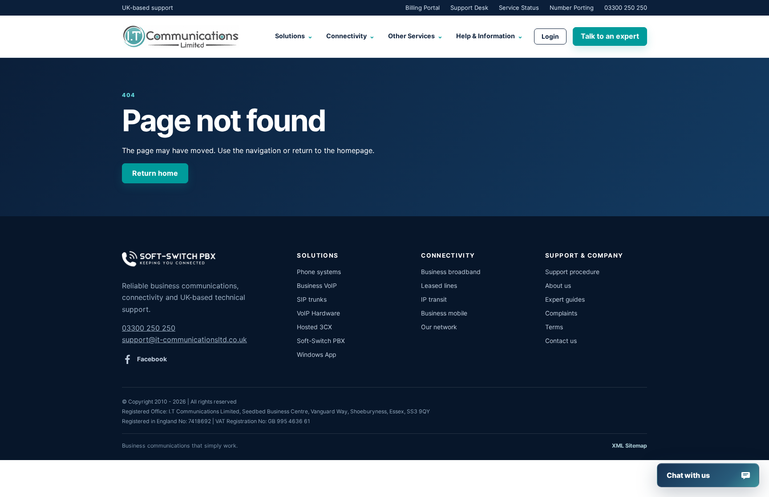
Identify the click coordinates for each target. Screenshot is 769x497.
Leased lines (439, 285)
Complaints (561, 313)
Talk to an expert (610, 36)
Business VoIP (317, 285)
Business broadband (451, 271)
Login (550, 36)
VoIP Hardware (318, 313)
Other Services (415, 36)
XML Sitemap (629, 445)
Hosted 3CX (314, 327)
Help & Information (489, 36)
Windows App (316, 354)
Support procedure (572, 271)
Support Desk (469, 7)
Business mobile (444, 313)
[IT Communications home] (180, 36)
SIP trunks (312, 299)
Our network (439, 327)
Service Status (519, 7)
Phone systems (319, 271)
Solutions (294, 36)
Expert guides (565, 299)
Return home (155, 173)
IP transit (434, 299)
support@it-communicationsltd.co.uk (184, 339)
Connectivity (350, 36)
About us (558, 285)
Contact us (561, 340)
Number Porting (572, 7)
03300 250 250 (625, 7)
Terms (554, 327)
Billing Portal (422, 7)
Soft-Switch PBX (321, 340)
